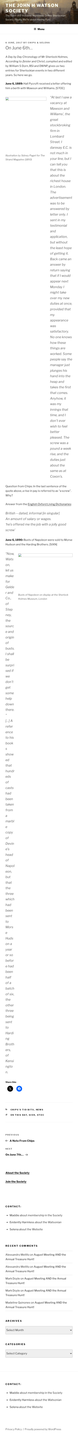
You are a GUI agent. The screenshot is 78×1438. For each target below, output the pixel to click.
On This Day (19, 1115)
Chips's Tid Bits (22, 1109)
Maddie (14, 1215)
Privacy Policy (13, 1429)
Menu (41, 29)
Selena (14, 1229)
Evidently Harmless (22, 1222)
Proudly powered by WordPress (43, 1429)
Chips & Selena (39, 42)
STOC (40, 1115)
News (40, 1109)
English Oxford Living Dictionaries (49, 504)
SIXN (32, 1115)
